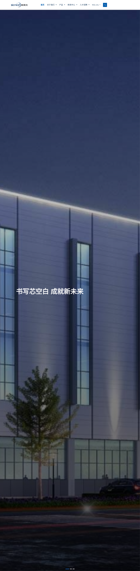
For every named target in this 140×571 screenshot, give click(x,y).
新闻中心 (72, 5)
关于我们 (51, 5)
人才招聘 (84, 5)
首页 (42, 5)
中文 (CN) (95, 5)
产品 (61, 5)
